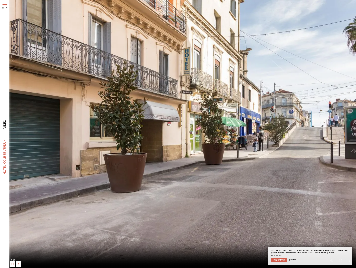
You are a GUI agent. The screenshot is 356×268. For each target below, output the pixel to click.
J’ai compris (279, 260)
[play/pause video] (12, 264)
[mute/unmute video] (18, 264)
